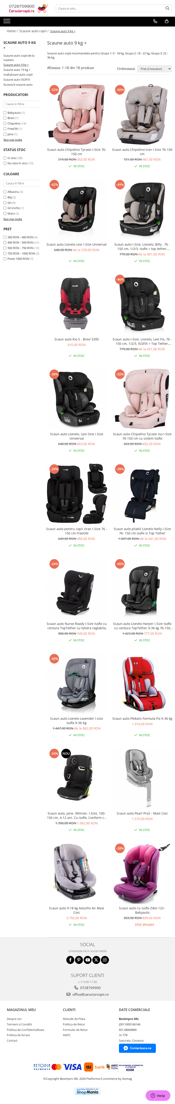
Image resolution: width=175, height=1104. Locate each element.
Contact (12, 1040)
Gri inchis (14, 208)
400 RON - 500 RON (20, 242)
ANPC (67, 1035)
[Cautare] (167, 8)
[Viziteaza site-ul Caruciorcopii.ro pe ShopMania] (87, 1091)
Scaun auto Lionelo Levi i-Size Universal (76, 244)
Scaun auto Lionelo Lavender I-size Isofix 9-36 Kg (76, 720)
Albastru (13, 192)
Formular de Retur (75, 1030)
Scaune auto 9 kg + (16, 65)
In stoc (12, 158)
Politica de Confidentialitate (25, 1030)
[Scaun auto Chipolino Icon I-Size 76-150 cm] (142, 114)
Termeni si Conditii (19, 1024)
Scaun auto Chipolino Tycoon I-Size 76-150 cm (76, 151)
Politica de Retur (74, 1024)
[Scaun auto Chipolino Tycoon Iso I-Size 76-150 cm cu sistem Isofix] (142, 399)
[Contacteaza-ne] (155, 21)
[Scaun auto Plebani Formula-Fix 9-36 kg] (142, 683)
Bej (10, 197)
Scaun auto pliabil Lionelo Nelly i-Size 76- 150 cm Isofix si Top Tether (142, 531)
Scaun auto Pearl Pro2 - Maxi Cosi (142, 813)
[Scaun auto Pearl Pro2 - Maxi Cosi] (142, 778)
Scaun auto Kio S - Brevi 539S (76, 339)
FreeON (13, 129)
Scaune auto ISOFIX (16, 79)
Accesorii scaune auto (18, 84)
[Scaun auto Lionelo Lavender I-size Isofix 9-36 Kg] (76, 683)
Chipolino (14, 123)
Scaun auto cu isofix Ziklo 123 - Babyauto (142, 910)
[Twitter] (96, 960)
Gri (9, 203)
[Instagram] (105, 960)
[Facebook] (70, 960)
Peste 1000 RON (18, 259)
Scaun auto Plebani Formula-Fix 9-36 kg (142, 718)
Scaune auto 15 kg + (16, 70)
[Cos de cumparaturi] (167, 21)
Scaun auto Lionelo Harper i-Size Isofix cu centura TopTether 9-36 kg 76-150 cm (142, 625)
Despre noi (14, 1019)
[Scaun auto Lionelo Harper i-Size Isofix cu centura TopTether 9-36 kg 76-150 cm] (142, 588)
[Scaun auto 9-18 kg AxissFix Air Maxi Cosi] (76, 873)
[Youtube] (88, 960)
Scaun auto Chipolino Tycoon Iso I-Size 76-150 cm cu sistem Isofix (142, 436)
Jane (10, 134)
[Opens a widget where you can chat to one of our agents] (157, 1096)
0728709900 (90, 987)
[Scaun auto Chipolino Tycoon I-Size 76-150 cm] (76, 114)
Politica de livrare (18, 1035)
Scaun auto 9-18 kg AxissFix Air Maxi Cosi (76, 910)
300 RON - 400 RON (20, 237)
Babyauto (14, 113)
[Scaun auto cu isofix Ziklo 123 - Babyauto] (142, 873)
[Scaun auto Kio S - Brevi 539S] (76, 304)
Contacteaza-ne (140, 1048)
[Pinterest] (79, 960)
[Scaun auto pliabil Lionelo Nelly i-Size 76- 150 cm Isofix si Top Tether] (142, 493)
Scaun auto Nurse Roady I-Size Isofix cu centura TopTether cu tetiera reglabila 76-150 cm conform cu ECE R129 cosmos (77, 625)
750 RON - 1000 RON (21, 253)
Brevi (11, 118)
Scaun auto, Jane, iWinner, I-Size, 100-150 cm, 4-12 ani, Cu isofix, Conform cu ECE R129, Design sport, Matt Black (76, 815)
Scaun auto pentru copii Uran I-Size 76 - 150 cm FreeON (76, 531)
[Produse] (7, 22)
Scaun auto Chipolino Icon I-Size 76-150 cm (142, 151)
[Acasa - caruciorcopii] (26, 8)
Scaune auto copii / (34, 31)
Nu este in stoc (18, 163)
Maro (11, 213)
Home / (13, 31)
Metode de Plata (74, 1019)
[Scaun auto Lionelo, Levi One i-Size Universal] (76, 399)
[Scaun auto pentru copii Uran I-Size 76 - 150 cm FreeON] (76, 493)
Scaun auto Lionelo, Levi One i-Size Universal (76, 436)
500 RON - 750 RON (20, 248)
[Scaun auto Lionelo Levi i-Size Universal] (76, 209)
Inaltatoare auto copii (18, 74)
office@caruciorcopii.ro (90, 994)
